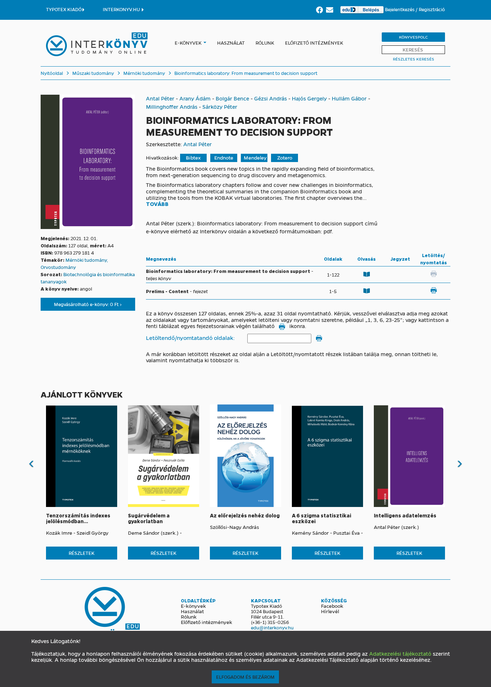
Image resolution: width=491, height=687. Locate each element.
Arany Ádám (195, 98)
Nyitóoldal (52, 73)
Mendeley (255, 157)
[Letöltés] (433, 290)
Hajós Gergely (309, 98)
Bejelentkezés (400, 9)
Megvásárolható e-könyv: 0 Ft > (88, 304)
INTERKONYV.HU (122, 9)
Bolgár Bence (232, 98)
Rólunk (265, 43)
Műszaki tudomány (92, 73)
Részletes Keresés (413, 59)
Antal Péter (160, 98)
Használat (231, 43)
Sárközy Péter (219, 106)
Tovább (157, 204)
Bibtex (193, 157)
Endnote (223, 157)
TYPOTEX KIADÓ (64, 9)
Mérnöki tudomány (143, 73)
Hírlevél (330, 611)
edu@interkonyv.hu (272, 627)
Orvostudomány (58, 267)
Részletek (82, 553)
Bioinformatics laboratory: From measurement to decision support (245, 73)
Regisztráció (432, 9)
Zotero (284, 157)
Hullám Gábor (349, 98)
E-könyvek (188, 43)
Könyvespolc (413, 37)
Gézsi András (270, 98)
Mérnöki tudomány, (86, 260)
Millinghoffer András (171, 106)
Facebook (332, 605)
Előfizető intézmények (314, 43)
